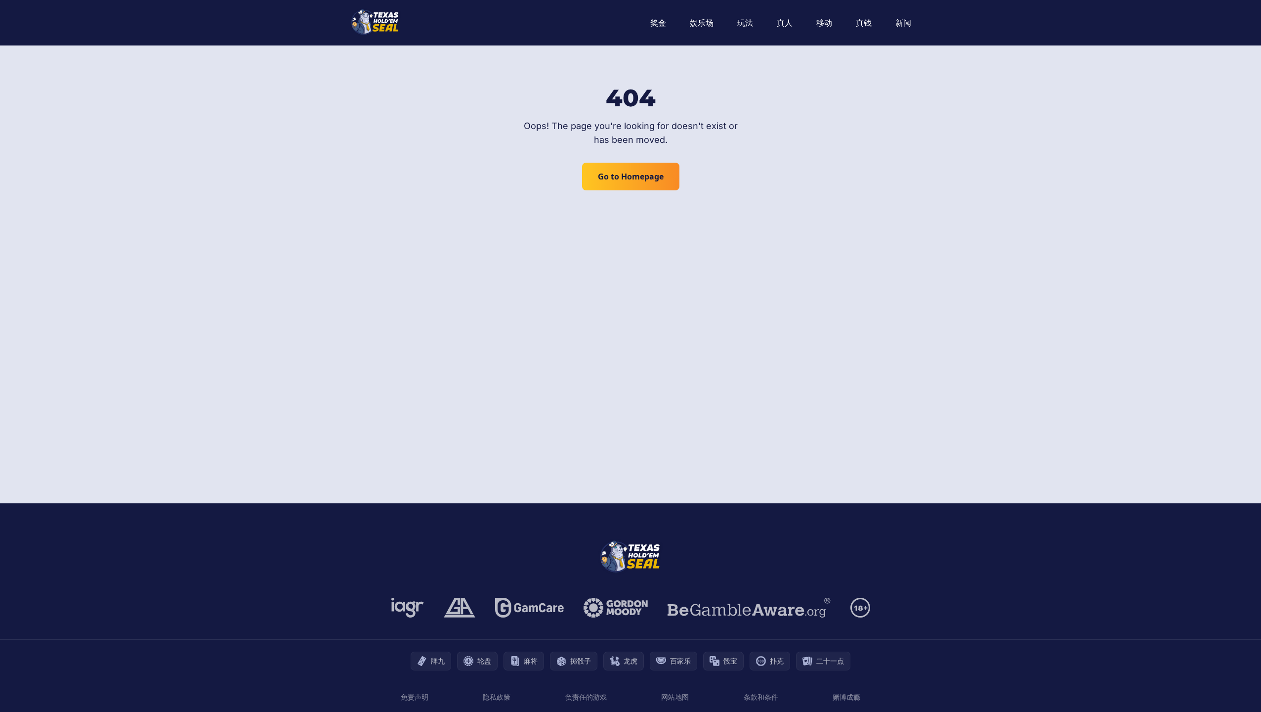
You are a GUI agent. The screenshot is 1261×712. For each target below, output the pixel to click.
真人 (785, 22)
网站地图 (675, 697)
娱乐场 (702, 22)
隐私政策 (496, 697)
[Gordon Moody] (616, 608)
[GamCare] (529, 608)
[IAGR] (407, 608)
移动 (824, 22)
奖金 (658, 22)
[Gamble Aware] (749, 608)
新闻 (903, 22)
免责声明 (414, 697)
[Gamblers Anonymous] (459, 608)
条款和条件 (761, 697)
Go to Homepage (631, 176)
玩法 (745, 22)
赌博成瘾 (846, 697)
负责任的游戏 (586, 697)
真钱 (864, 22)
